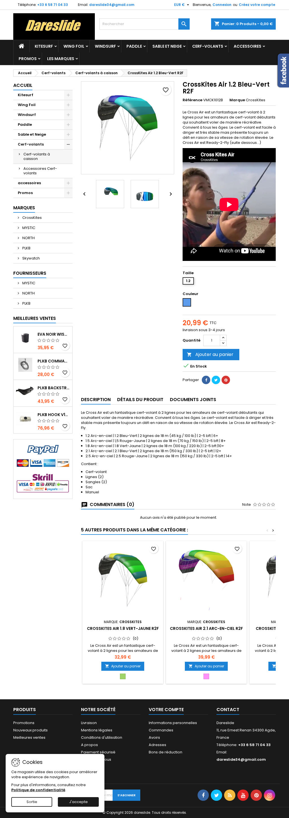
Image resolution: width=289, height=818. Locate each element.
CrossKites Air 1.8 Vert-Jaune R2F (123, 628)
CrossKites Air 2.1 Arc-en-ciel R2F (206, 628)
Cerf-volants (207, 46)
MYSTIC (28, 227)
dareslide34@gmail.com (111, 4)
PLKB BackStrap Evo (54, 388)
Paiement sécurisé (98, 752)
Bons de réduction (165, 752)
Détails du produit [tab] (140, 399)
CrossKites (31, 217)
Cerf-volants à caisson (36, 156)
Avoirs (154, 737)
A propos (89, 744)
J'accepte (78, 801)
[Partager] (206, 380)
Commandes (161, 730)
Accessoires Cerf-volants (40, 171)
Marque (237, 100)
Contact (227, 709)
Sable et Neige (167, 46)
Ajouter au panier (210, 354)
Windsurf (105, 46)
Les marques (60, 58)
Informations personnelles (173, 722)
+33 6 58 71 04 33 (52, 4)
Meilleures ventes (29, 737)
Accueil (22, 85)
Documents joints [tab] (193, 399)
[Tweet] (216, 380)
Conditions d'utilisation (101, 737)
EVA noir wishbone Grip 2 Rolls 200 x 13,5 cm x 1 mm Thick (54, 334)
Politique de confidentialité (38, 790)
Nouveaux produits (30, 730)
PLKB (25, 248)
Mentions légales (96, 730)
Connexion (222, 4)
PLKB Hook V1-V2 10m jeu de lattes (54, 414)
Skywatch (30, 258)
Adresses (157, 744)
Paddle (134, 46)
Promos (28, 58)
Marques (24, 207)
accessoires (247, 46)
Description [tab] (96, 399)
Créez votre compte (257, 4)
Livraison (89, 722)
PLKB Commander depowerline (54, 361)
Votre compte (166, 709)
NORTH (28, 238)
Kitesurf (44, 46)
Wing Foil (74, 46)
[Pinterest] (226, 380)
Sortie (32, 801)
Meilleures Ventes (34, 318)
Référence (192, 100)
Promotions (23, 722)
